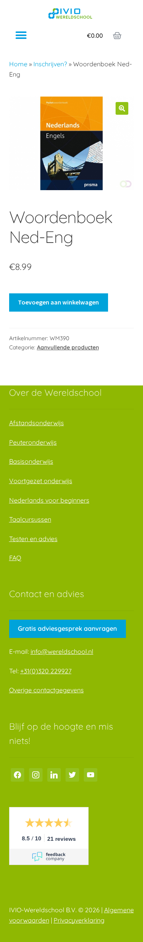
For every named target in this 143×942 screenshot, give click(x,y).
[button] (21, 35)
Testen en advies (33, 539)
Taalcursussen (30, 519)
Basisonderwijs (31, 461)
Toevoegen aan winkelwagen (58, 302)
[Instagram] (36, 774)
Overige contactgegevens (46, 690)
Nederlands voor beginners (49, 500)
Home (18, 64)
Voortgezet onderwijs (40, 481)
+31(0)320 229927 (46, 671)
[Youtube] (90, 774)
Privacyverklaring (79, 920)
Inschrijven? (50, 64)
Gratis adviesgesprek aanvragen (67, 628)
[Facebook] (17, 774)
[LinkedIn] (54, 774)
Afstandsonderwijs (36, 423)
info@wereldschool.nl (62, 651)
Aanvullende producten (68, 347)
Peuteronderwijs (33, 442)
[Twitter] (72, 774)
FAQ (15, 558)
